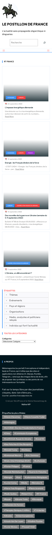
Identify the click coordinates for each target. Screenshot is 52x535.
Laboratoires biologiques (36, 477)
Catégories (6, 338)
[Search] (44, 42)
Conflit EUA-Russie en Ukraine (18, 439)
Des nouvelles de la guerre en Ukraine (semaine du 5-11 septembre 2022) (26, 216)
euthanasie (40, 461)
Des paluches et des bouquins (18, 444)
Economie (11, 97)
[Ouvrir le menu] (3, 50)
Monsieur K (37, 483)
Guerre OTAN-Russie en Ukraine (27, 205)
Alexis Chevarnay (12, 417)
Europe (21, 97)
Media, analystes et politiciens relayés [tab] (24, 318)
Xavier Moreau (11, 527)
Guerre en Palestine (37, 472)
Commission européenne (26, 433)
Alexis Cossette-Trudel (35, 417)
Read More (9, 117)
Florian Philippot (12, 466)
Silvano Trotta (22, 499)
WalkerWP (26, 404)
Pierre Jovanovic (36, 488)
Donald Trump (11, 450)
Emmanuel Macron (13, 455)
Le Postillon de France (25, 24)
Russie (8, 499)
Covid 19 (40, 439)
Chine (7, 433)
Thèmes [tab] (13, 294)
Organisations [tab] (16, 311)
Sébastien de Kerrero (14, 505)
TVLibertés (39, 510)
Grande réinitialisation (14, 472)
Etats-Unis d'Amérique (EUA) (17, 461)
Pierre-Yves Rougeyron (14, 488)
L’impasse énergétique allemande (19, 107)
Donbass (26, 450)
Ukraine (8, 516)
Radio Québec (11, 494)
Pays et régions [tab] (17, 306)
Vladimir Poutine (36, 521)
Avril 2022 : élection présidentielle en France (24, 428)
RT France (41, 494)
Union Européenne (25, 516)
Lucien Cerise (11, 483)
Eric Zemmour (33, 455)
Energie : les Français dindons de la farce (22, 163)
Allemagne (10, 422)
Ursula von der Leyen (14, 521)
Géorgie (8, 477)
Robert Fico (27, 494)
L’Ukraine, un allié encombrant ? (18, 273)
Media (24, 483)
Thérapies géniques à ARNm (17, 510)
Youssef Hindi (29, 527)
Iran (19, 477)
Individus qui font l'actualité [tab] (23, 325)
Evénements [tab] (15, 300)
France (30, 153)
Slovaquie (37, 499)
